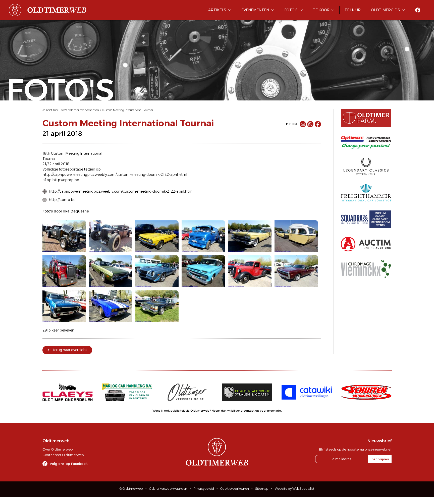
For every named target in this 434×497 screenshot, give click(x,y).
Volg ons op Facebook (69, 464)
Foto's (291, 10)
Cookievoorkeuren (234, 488)
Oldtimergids (385, 10)
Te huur (353, 10)
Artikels (217, 10)
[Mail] (303, 124)
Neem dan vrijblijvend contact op (235, 410)
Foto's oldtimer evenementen (79, 110)
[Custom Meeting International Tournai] (64, 236)
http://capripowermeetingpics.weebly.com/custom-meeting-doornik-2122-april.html (121, 191)
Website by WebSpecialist (294, 488)
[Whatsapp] (310, 124)
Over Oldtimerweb (57, 449)
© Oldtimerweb (131, 488)
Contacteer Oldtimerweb (63, 455)
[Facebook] (318, 124)
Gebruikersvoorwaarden (168, 488)
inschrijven (379, 459)
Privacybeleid (203, 488)
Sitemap (261, 488)
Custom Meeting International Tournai (127, 110)
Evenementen (255, 10)
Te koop (321, 10)
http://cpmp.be (62, 199)
